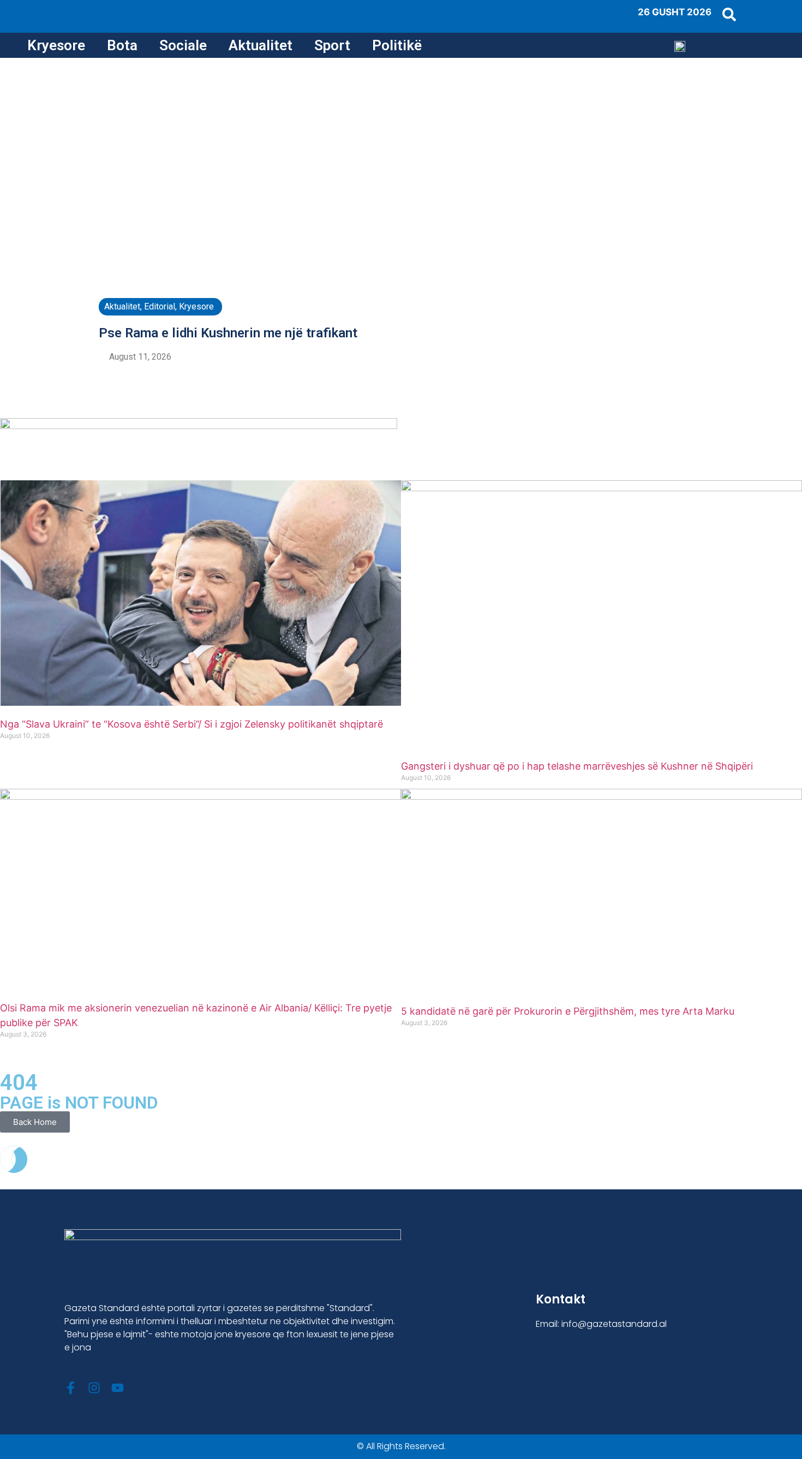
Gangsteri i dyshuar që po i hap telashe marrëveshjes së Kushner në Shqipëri (577, 766)
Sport (332, 45)
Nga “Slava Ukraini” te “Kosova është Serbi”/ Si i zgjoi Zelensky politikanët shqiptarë (191, 724)
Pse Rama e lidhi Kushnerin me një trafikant (228, 333)
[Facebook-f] (70, 1387)
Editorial (159, 306)
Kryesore (56, 45)
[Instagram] (94, 1387)
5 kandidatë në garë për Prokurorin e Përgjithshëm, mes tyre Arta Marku (567, 1011)
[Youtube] (117, 1387)
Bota (122, 45)
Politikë (397, 45)
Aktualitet (260, 45)
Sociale (183, 45)
